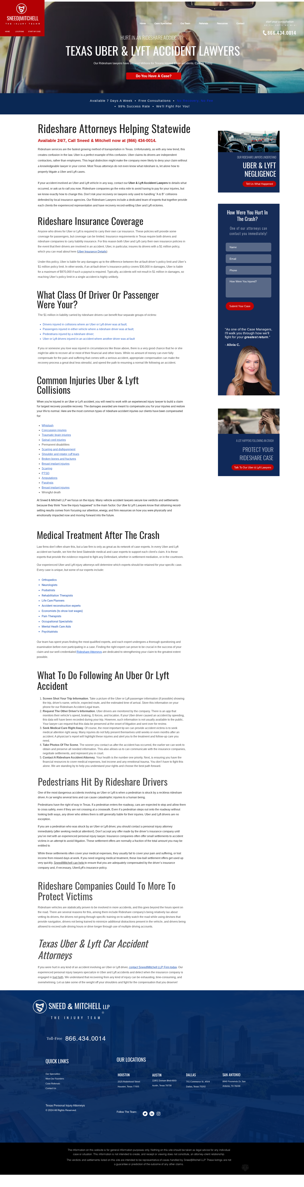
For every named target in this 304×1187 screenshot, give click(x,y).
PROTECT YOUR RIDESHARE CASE (256, 453)
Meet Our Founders (55, 1078)
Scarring (47, 468)
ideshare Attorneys (90, 651)
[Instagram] (158, 1113)
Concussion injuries (54, 430)
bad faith (58, 977)
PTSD (45, 473)
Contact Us (51, 1088)
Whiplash (47, 425)
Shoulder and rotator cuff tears (60, 454)
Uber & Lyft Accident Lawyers (148, 182)
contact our (121, 182)
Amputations (49, 477)
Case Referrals (53, 1083)
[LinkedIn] (151, 1113)
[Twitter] (145, 1113)
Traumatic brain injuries (56, 434)
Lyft (87, 182)
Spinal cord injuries (54, 439)
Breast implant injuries (55, 463)
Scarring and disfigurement (58, 449)
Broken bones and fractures (59, 458)
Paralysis (47, 482)
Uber (75, 182)
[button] (259, 184)
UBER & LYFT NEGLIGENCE (259, 169)
